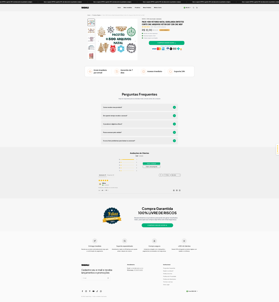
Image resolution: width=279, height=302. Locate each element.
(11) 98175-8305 (135, 270)
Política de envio (167, 273)
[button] (128, 159)
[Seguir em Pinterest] (90, 291)
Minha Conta (157, 7)
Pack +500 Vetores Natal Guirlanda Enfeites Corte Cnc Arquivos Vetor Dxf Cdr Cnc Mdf (123, 15)
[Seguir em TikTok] (97, 291)
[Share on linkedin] (180, 190)
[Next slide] (135, 41)
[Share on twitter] (177, 190)
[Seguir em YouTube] (93, 291)
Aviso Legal (166, 284)
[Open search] (161, 175)
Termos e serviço (168, 282)
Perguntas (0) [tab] (110, 175)
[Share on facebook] (174, 191)
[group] (91, 22)
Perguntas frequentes (169, 268)
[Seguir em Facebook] (82, 291)
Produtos (137, 7)
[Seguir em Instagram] (86, 291)
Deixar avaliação (151, 163)
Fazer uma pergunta (151, 166)
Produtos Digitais (96, 15)
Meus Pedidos (147, 7)
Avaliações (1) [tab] (102, 175)
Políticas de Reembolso (169, 279)
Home (89, 15)
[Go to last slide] (98, 41)
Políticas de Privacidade (169, 276)
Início (119, 7)
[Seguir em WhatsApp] (101, 291)
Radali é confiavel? (168, 271)
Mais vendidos (128, 7)
